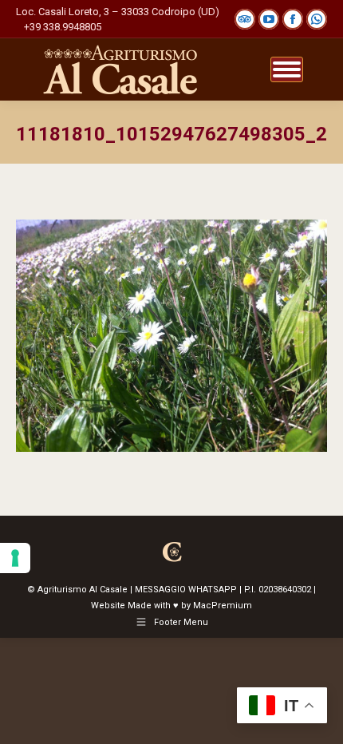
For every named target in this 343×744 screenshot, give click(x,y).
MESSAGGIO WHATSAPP (186, 589)
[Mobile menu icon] (286, 69)
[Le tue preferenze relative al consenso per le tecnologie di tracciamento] (15, 558)
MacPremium (222, 605)
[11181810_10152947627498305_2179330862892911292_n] (171, 336)
